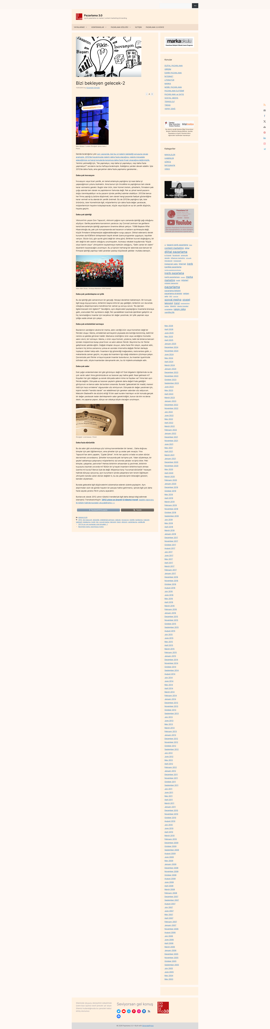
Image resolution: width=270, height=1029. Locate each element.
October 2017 (170, 545)
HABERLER (169, 158)
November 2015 (171, 620)
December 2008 (171, 868)
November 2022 (171, 408)
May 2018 (169, 523)
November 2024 (171, 351)
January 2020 (170, 484)
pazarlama (172, 287)
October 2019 (170, 491)
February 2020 (171, 480)
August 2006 (170, 932)
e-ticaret (168, 255)
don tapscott (87, 520)
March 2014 (170, 692)
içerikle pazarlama (173, 267)
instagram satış (171, 264)
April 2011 (169, 800)
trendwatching (185, 303)
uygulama (168, 309)
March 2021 (169, 455)
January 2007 (170, 925)
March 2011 (169, 803)
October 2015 (170, 624)
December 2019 (171, 487)
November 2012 (171, 742)
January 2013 (170, 735)
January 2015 (170, 656)
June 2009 (169, 857)
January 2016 (170, 613)
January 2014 (170, 699)
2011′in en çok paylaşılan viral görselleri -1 (93, 524)
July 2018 (169, 520)
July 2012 (169, 753)
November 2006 (171, 929)
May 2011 (169, 796)
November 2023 (171, 376)
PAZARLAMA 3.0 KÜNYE (155, 27)
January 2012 (170, 771)
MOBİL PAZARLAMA (173, 87)
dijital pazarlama (176, 252)
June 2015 (169, 638)
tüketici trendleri (182, 306)
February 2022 (171, 430)
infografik (188, 258)
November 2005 (171, 958)
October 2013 (170, 710)
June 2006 (169, 940)
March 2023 (170, 398)
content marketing (174, 248)
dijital (187, 248)
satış (166, 296)
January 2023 (170, 401)
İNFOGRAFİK (170, 165)
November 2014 (171, 663)
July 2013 (169, 717)
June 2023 (169, 387)
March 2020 (170, 476)
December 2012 (171, 739)
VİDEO (167, 169)
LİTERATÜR (169, 80)
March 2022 (170, 426)
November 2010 (171, 814)
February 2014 (171, 695)
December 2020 (171, 462)
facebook (176, 255)
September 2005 (172, 965)
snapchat (175, 296)
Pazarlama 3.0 (93, 15)
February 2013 (171, 731)
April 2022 (169, 423)
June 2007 (169, 911)
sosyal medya (104, 522)
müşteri (184, 280)
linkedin (183, 277)
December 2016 (171, 577)
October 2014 (170, 667)
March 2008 (170, 889)
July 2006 (169, 936)
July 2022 (169, 412)
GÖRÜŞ (168, 162)
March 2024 (170, 365)
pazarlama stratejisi (173, 293)
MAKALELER (82, 517)
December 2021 (171, 437)
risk (97, 522)
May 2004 (169, 976)
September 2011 (171, 785)
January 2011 (170, 807)
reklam (186, 293)
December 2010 (171, 810)
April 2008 (169, 886)
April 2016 (169, 602)
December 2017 (171, 538)
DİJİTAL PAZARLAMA (174, 66)
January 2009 (170, 864)
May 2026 (169, 326)
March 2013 (170, 728)
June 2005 (169, 972)
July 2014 (169, 678)
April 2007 (169, 918)
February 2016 (171, 609)
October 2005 (170, 961)
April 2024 (169, 362)
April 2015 (169, 645)
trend (119, 522)
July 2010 (169, 825)
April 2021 (169, 451)
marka (189, 276)
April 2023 (169, 394)
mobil (93, 522)
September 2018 (172, 516)
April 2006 (169, 943)
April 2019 (169, 498)
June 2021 (169, 444)
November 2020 (171, 466)
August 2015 (170, 631)
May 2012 (169, 760)
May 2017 (169, 559)
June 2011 (169, 792)
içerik (190, 263)
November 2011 (171, 778)
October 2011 (170, 782)
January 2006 (170, 950)
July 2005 (169, 968)
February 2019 (171, 505)
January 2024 (170, 369)
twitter (167, 306)
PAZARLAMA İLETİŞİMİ (174, 91)
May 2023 (169, 390)
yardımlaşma (132, 522)
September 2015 (172, 627)
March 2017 (169, 566)
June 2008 (169, 882)
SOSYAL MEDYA (171, 98)
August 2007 (170, 904)
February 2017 (171, 570)
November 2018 (171, 509)
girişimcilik (184, 255)
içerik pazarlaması (172, 277)
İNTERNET (169, 76)
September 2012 (172, 749)
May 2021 (169, 448)
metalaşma (86, 522)
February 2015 (171, 652)
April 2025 (169, 340)
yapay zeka (179, 309)
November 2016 (171, 581)
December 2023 (171, 372)
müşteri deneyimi (171, 283)
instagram (177, 261)
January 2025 (170, 344)
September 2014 (172, 670)
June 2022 (169, 415)
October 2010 (170, 818)
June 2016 (169, 595)
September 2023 (172, 383)
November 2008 (171, 871)
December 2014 (171, 660)
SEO (170, 296)
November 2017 (171, 541)
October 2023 (170, 380)
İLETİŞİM (138, 27)
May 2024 (169, 358)
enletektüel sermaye (107, 520)
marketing (170, 280)
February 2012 (171, 767)
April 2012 (169, 764)
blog (190, 245)
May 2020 (169, 469)
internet (182, 264)
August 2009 (170, 853)
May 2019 (169, 494)
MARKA (168, 84)
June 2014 (169, 681)
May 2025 (169, 336)
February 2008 (171, 893)
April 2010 (169, 832)
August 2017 (170, 548)
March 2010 (170, 835)
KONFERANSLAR (97, 27)
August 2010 (170, 821)
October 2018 (170, 512)
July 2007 (169, 907)
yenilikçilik (141, 522)
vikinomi (124, 522)
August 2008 (170, 879)
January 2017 (170, 573)
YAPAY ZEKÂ (170, 109)
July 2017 (169, 552)
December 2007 (171, 897)
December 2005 (171, 954)
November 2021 (171, 441)
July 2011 (168, 789)
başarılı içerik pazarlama (177, 245)
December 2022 (171, 405)
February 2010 (171, 839)
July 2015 (169, 634)
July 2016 (169, 591)
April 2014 (169, 688)
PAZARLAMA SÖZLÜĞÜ (119, 27)
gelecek (118, 520)
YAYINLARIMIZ (79, 27)
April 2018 (169, 527)
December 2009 (171, 843)
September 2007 (172, 900)
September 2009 (172, 850)
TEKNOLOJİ (169, 102)
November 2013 (171, 706)
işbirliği (132, 520)
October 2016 (170, 584)
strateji (186, 299)
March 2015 (169, 649)
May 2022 (169, 419)
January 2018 (170, 534)
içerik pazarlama (174, 273)
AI (165, 245)
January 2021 (170, 459)
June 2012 (169, 757)
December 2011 (171, 774)
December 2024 (171, 347)
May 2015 (169, 642)
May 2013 (169, 724)
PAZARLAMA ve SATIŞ (174, 94)
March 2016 (170, 606)
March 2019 (170, 502)
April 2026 (169, 329)
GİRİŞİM (168, 69)
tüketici (173, 306)
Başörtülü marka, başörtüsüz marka (91, 527)
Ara (160, 2)
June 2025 (169, 333)
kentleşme (139, 520)
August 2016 (170, 588)
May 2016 (169, 599)
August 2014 (170, 674)
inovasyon (125, 520)
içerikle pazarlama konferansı (173, 270)
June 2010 (169, 828)
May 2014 (169, 685)
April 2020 (169, 473)
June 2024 (169, 354)
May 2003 (169, 979)
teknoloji (113, 522)
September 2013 (172, 713)
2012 (80, 520)
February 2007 (171, 922)
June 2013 (169, 721)
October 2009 (170, 846)
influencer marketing (178, 258)
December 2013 (171, 703)
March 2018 (169, 530)
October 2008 (170, 875)
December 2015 (171, 616)
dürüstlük (96, 520)
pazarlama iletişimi (173, 291)
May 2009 (169, 861)
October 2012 (170, 746)
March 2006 (170, 947)
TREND (168, 105)
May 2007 (169, 914)
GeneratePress (148, 1026)
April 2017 (169, 563)
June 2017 (169, 555)
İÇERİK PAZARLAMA (173, 73)
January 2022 (170, 433)
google (167, 258)
